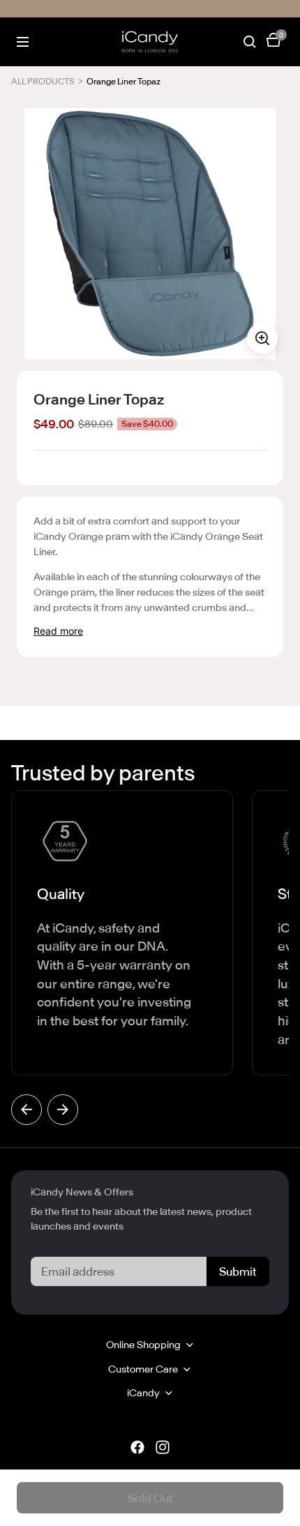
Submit (238, 1271)
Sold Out (150, 1498)
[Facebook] (137, 1447)
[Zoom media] (262, 338)
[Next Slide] (62, 1109)
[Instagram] (162, 1447)
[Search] (249, 42)
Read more (58, 631)
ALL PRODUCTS (43, 81)
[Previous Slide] (26, 1109)
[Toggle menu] (23, 42)
